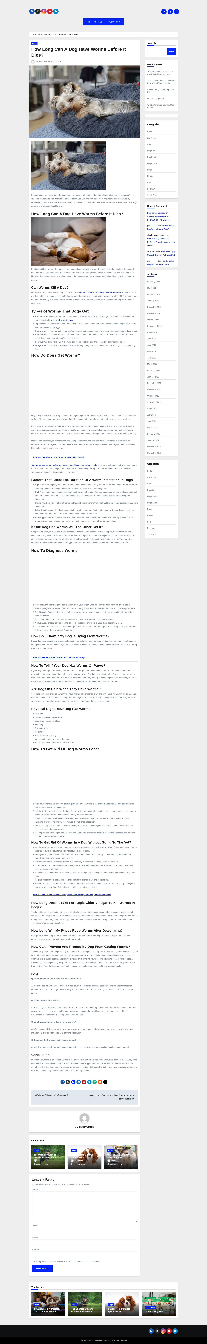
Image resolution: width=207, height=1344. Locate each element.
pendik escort (153, 226)
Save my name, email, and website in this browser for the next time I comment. (67, 1262)
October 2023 (153, 320)
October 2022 (153, 396)
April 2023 (151, 358)
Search (151, 43)
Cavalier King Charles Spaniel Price (82, 1156)
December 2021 (154, 447)
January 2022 (153, 440)
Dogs (34, 43)
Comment (36, 1190)
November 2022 (154, 390)
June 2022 (151, 421)
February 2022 (153, 434)
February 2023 (153, 370)
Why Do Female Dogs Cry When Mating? (120, 1156)
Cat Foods (151, 138)
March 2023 (152, 364)
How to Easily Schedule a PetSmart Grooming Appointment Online (161, 242)
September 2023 (154, 326)
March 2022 (152, 428)
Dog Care (151, 151)
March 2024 (152, 288)
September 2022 (154, 402)
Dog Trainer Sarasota (156, 213)
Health (150, 176)
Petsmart (151, 189)
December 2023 (154, 307)
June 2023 (151, 345)
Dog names (152, 163)
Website (35, 1250)
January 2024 (153, 301)
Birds (149, 132)
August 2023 (152, 332)
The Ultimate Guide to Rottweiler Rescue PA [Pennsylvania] (45, 1157)
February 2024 (153, 294)
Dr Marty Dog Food (155, 99)
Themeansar (121, 1340)
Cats (149, 144)
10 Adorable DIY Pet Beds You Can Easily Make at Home (47, 1311)
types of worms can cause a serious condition (100, 292)
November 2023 (154, 313)
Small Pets (152, 195)
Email (35, 1238)
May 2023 (151, 351)
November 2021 (154, 453)
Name (35, 1226)
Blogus (110, 1340)
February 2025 (153, 282)
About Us (98, 22)
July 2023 (151, 339)
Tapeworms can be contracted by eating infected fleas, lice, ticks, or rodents (65, 465)
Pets (149, 183)
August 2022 (152, 409)
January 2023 (153, 377)
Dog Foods (152, 157)
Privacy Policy (114, 22)
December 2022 (154, 383)
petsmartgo (43, 61)
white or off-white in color (61, 320)
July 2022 (151, 415)
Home (87, 22)
